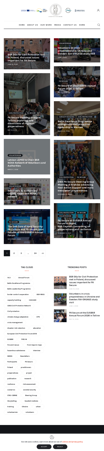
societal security (29, 390)
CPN (38, 317)
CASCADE (32, 300)
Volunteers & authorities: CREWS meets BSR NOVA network (22, 193)
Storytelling (12, 401)
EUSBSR (10, 339)
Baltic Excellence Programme (18, 283)
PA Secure (63, 81)
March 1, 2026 (13, 169)
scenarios (11, 390)
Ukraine (25, 407)
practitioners (26, 367)
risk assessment (29, 384)
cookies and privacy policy (72, 442)
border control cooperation (18, 294)
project (29, 373)
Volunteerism (65, 43)
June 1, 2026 (62, 57)
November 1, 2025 (14, 239)
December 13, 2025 (65, 194)
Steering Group (31, 395)
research (27, 379)
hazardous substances (16, 350)
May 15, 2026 (62, 92)
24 (36, 252)
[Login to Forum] (98, 10)
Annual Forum (23, 278)
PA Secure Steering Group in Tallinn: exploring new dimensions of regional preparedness (24, 122)
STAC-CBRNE (12, 395)
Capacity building (66, 117)
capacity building (14, 300)
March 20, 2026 (64, 131)
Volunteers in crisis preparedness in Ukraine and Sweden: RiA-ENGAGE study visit (76, 50)
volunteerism (12, 412)
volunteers (30, 412)
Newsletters (24, 356)
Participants (12, 362)
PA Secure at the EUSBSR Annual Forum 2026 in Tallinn (77, 87)
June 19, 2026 (13, 64)
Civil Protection (16, 50)
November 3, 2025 (64, 233)
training (10, 407)
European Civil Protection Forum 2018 (22, 334)
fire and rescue (13, 345)
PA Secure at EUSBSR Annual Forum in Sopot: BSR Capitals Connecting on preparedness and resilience (75, 225)
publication (11, 379)
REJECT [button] (60, 447)
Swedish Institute (31, 401)
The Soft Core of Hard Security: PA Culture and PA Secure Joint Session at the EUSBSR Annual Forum (26, 231)
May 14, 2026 (12, 130)
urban (38, 407)
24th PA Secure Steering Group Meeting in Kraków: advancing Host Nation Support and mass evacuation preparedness (76, 186)
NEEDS (9, 356)
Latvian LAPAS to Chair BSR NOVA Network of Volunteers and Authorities (27, 162)
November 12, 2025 (15, 200)
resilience (11, 384)
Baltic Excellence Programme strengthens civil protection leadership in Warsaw (75, 124)
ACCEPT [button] (44, 447)
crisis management (14, 322)
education (37, 328)
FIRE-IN (24, 339)
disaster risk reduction (16, 328)
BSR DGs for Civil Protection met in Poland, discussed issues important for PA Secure (26, 57)
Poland (10, 367)
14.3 (8, 278)
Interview (36, 350)
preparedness (12, 373)
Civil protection (13, 311)
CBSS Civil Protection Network (19, 306)
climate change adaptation (17, 317)
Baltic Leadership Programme (19, 289)
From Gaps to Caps (34, 345)
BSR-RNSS (41, 294)
